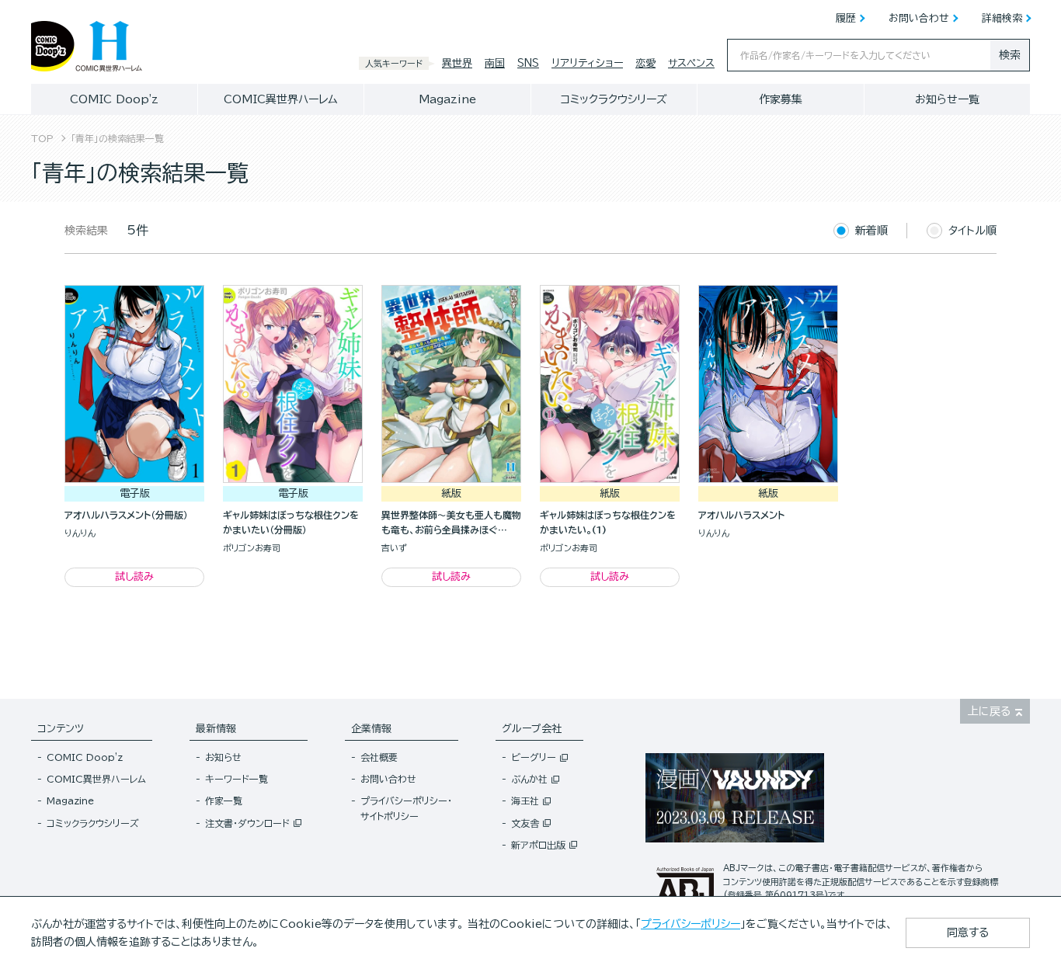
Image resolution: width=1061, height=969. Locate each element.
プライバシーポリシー (690, 924)
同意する (968, 932)
